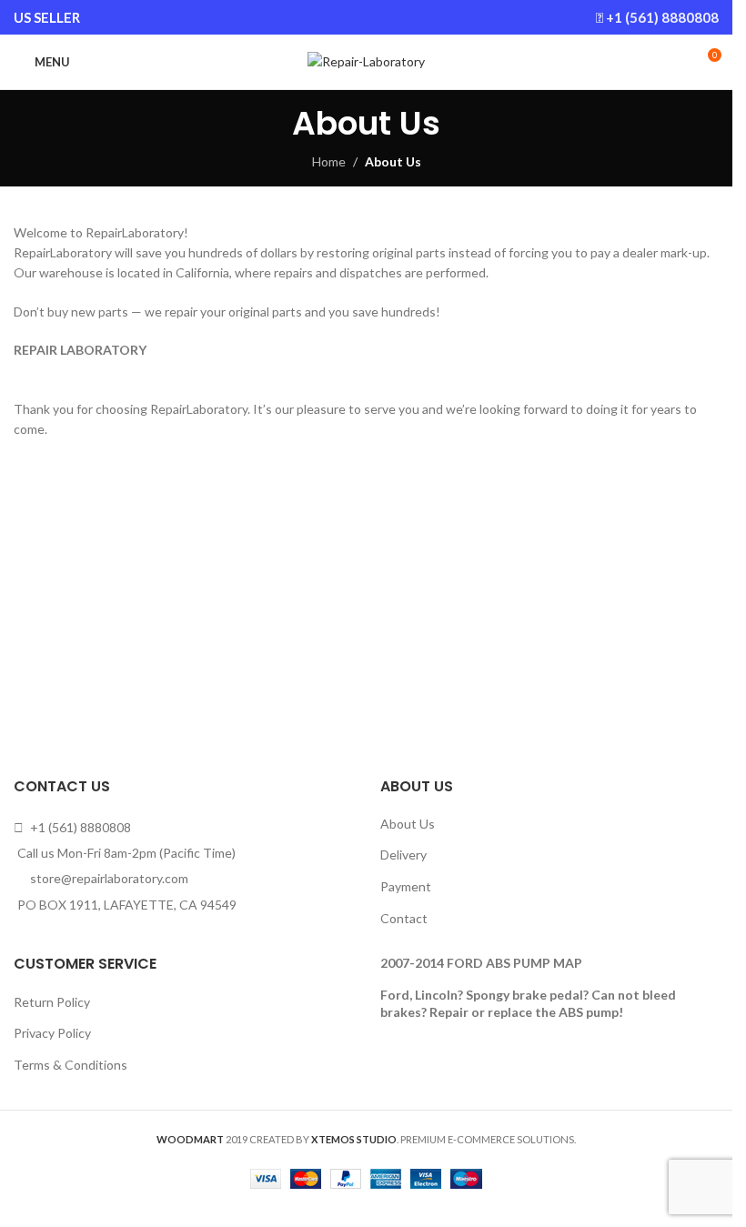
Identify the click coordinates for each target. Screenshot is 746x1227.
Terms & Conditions (70, 1064)
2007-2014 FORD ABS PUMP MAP (481, 963)
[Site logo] (366, 60)
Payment (405, 886)
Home (329, 161)
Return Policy (52, 1002)
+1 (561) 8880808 (662, 17)
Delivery (403, 854)
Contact (404, 918)
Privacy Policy (52, 1033)
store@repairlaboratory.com (109, 878)
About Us (407, 823)
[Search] (673, 62)
